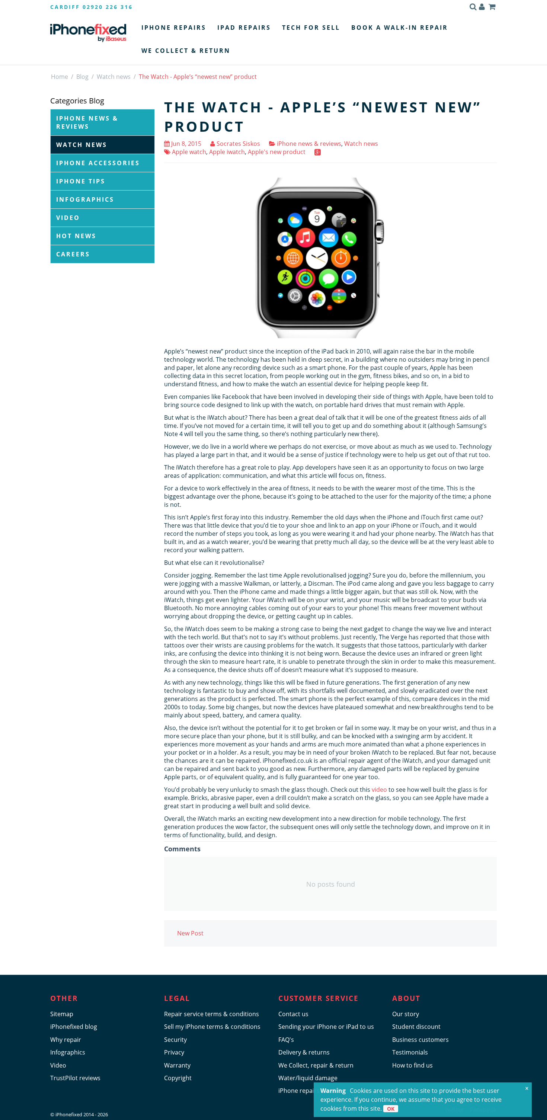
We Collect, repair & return (316, 1065)
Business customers (420, 1040)
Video (68, 218)
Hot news (76, 236)
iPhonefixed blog (73, 1027)
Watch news (114, 77)
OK (390, 1108)
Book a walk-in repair (399, 27)
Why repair (65, 1040)
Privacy (174, 1052)
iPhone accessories (98, 163)
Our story (405, 1014)
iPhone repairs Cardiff (309, 1091)
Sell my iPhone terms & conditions (212, 1027)
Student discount (416, 1027)
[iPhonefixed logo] (88, 33)
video (379, 789)
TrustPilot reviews (75, 1078)
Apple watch (188, 152)
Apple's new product (277, 152)
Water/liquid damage (308, 1078)
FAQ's (286, 1040)
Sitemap (61, 1014)
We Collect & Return (185, 51)
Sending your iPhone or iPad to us (326, 1027)
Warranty (177, 1065)
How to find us (412, 1065)
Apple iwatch (227, 152)
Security (175, 1040)
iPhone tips (80, 181)
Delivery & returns (304, 1052)
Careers (73, 254)
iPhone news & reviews (87, 122)
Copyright (178, 1078)
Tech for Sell (311, 27)
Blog (82, 77)
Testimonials (410, 1052)
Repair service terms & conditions (211, 1014)
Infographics (85, 199)
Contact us (293, 1014)
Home (59, 77)
